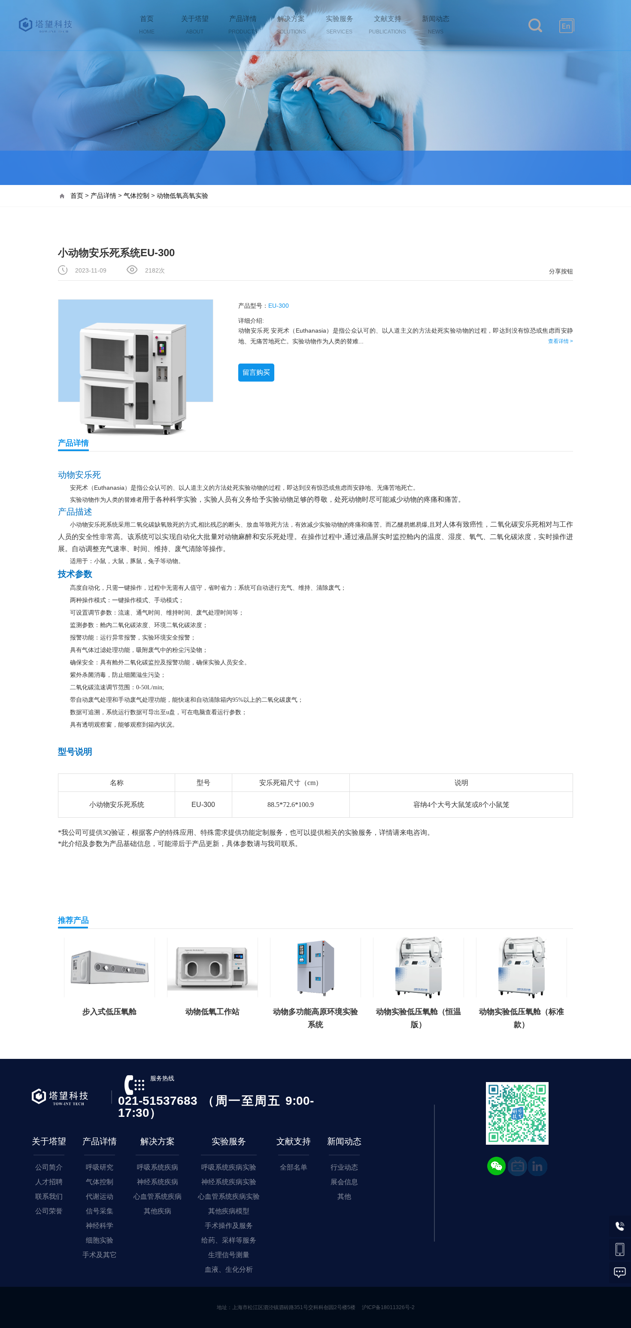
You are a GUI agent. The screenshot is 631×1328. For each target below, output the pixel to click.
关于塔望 (49, 1141)
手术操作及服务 (229, 1225)
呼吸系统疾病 (157, 1167)
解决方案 (157, 1141)
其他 (344, 1196)
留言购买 (256, 372)
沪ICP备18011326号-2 (388, 1307)
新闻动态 (344, 1141)
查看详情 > (560, 341)
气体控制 (136, 195)
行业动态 (344, 1167)
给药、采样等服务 (228, 1240)
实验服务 (229, 1141)
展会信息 (344, 1181)
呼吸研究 (99, 1167)
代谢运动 (99, 1196)
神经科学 (99, 1225)
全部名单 (293, 1167)
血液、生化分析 (229, 1269)
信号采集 (99, 1211)
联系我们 (49, 1196)
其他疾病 (157, 1211)
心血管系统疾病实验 (229, 1196)
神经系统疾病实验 (228, 1181)
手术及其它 (99, 1254)
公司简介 (49, 1167)
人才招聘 (49, 1181)
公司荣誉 (49, 1211)
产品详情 (103, 195)
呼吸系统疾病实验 (228, 1167)
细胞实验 (99, 1240)
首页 (76, 195)
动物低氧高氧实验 (182, 195)
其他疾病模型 (228, 1211)
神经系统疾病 (157, 1181)
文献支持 (293, 1141)
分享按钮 (561, 271)
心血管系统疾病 (157, 1196)
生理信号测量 (228, 1254)
